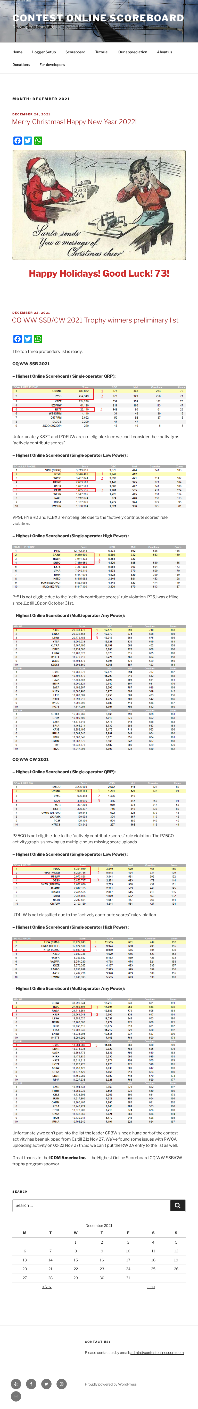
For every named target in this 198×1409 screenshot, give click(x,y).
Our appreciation (132, 52)
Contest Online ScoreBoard (98, 18)
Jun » (151, 1286)
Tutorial (102, 52)
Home (17, 52)
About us (164, 52)
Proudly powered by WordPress (111, 1384)
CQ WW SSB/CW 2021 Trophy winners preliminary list (95, 320)
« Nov (47, 1286)
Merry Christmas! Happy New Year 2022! (74, 122)
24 (128, 1269)
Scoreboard (75, 52)
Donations (21, 64)
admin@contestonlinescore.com (157, 1352)
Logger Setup (44, 52)
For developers (52, 64)
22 (76, 1269)
